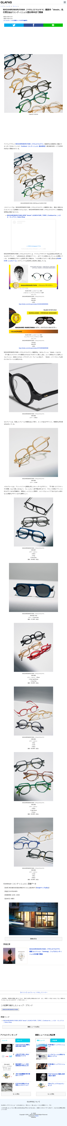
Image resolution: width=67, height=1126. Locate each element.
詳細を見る (33, 938)
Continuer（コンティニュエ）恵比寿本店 (33, 146)
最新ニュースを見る (33, 1026)
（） (16, 20)
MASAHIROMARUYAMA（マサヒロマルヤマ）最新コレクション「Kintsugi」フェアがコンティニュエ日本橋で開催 (45, 951)
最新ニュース (41, 1040)
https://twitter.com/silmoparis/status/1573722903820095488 (33, 348)
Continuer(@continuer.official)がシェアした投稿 (33, 248)
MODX (36, 1116)
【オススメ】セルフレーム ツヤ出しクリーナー (33, 992)
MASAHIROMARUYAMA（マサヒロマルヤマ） (30, 144)
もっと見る (16, 1094)
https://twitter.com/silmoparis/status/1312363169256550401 (33, 304)
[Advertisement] (33, 40)
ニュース (4, 1040)
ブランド (19, 1040)
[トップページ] (6, 3)
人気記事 (54, 1040)
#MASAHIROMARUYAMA (10, 1009)
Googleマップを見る (42, 887)
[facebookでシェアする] (33, 25)
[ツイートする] (14, 25)
